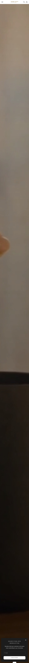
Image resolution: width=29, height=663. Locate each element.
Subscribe (14, 657)
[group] (14, 331)
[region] (14, 331)
